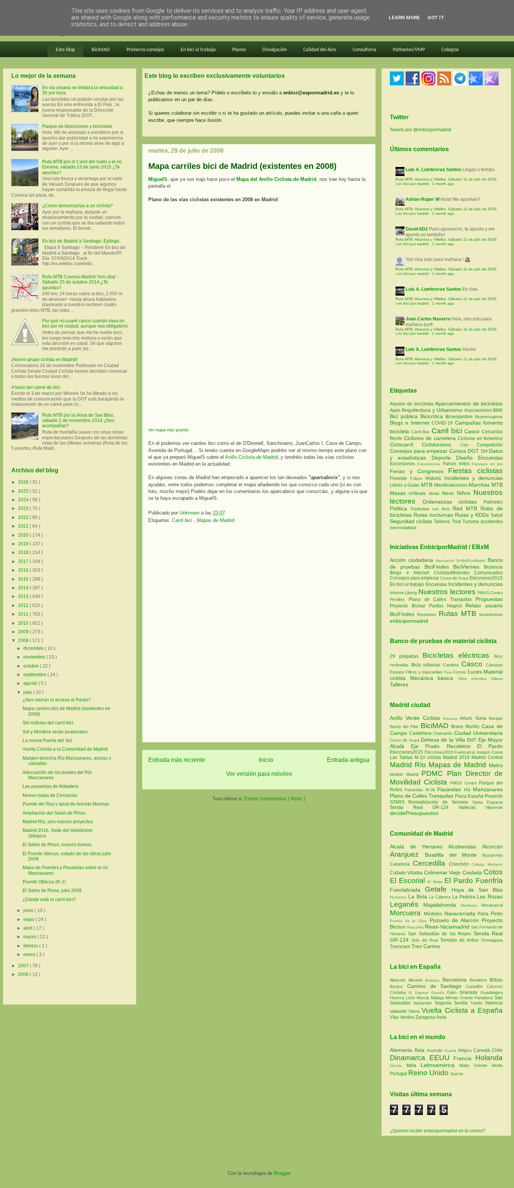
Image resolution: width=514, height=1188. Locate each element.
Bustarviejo (492, 855)
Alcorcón (492, 847)
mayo (29, 919)
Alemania (402, 1050)
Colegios (450, 50)
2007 (24, 965)
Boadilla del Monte (453, 855)
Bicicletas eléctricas (456, 655)
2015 (24, 579)
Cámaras (494, 665)
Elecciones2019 (439, 752)
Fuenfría (489, 881)
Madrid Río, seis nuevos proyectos (58, 821)
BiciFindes (436, 567)
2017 (24, 561)
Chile (497, 1050)
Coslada (473, 872)
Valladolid (399, 1011)
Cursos (458, 451)
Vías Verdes (402, 1017)
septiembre (35, 674)
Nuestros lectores (446, 592)
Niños (465, 493)
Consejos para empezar (419, 451)
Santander (424, 1003)
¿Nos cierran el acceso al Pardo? (57, 699)
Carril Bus (421, 431)
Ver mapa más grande (168, 430)
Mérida (453, 997)
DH (485, 451)
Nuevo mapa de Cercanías (50, 795)
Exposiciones (430, 464)
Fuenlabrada (407, 890)
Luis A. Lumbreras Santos (433, 169)
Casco (473, 431)
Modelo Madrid (405, 774)
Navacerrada (461, 913)
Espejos (397, 672)
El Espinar (420, 993)
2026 (24, 482)
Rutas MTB (457, 614)
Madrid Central (487, 757)
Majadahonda (442, 905)
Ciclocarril (406, 445)
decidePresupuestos (414, 813)
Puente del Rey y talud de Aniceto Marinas (66, 804)
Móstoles (434, 913)
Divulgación (274, 50)
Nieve (449, 493)
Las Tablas (402, 757)
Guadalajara (492, 992)
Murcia (424, 997)
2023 (24, 508)
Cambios (451, 665)
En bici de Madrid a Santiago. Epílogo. (81, 241)
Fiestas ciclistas (475, 471)
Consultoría (364, 50)
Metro (496, 765)
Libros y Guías (405, 485)
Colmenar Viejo (443, 872)
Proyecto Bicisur (408, 605)
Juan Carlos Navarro (428, 319)
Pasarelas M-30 (421, 789)
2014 (24, 587)
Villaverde (494, 807)
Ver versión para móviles (259, 774)
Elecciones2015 (486, 578)
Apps (395, 410)
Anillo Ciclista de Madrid (251, 457)
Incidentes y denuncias (473, 478)
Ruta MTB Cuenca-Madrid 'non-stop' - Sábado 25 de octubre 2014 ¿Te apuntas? (80, 282)
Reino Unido (429, 1073)
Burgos (398, 986)
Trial (457, 521)
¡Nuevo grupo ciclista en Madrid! (44, 359)
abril (28, 928)
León (411, 997)
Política (400, 508)
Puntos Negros (445, 605)
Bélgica (465, 1050)
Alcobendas (465, 847)
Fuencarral (465, 752)
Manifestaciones (451, 485)
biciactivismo (491, 614)
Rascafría (416, 927)
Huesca (398, 997)
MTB (427, 485)
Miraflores (471, 905)
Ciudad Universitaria (478, 733)
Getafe (438, 889)
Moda (435, 493)
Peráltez (397, 599)
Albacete (399, 980)
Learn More (404, 17)
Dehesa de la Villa (444, 740)
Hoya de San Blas (477, 890)
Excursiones (403, 463)
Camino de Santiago (436, 986)
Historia (434, 478)
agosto (30, 683)
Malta (466, 1065)
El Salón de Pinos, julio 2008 (52, 890)
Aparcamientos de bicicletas (469, 404)
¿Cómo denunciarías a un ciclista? (77, 205)
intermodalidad (403, 527)
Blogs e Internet (411, 423)
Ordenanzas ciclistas (453, 502)
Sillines (497, 679)
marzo (30, 936)
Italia (413, 1065)
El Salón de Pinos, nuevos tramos (57, 844)
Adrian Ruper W (422, 199)
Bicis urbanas (426, 665)
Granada (470, 992)
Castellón (476, 986)
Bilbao (496, 980)
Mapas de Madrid (215, 520)
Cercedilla (431, 863)
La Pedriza (464, 897)
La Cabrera (440, 897)
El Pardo (490, 746)
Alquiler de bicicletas (412, 404)
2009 (24, 631)
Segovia (444, 1003)
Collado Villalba (407, 872)
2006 (24, 974)
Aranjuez (407, 854)
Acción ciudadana (411, 560)
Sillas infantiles (472, 679)
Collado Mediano (487, 864)
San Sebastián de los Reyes (440, 933)
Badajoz (433, 980)
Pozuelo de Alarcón (456, 920)
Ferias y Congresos (419, 471)
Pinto (497, 913)
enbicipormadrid (409, 621)
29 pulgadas (404, 656)
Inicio (266, 760)
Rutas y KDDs (473, 515)
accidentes (492, 521)
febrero (31, 945)
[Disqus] (259, 635)
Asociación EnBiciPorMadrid (460, 560)
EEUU (441, 1058)
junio (29, 910)
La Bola (418, 897)
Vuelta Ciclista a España (462, 1010)
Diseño (467, 458)
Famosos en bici (487, 464)
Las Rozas (490, 897)
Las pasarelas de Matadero (51, 786)
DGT (474, 451)
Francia (464, 1058)
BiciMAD (100, 50)
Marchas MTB (486, 485)
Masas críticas (409, 493)
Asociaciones (478, 410)
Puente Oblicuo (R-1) (44, 882)
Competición (490, 445)
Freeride (400, 478)
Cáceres (495, 986)
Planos (239, 50)
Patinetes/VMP (409, 50)
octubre (31, 666)
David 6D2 (417, 229)
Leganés (406, 904)
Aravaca (451, 718)
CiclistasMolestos (452, 572)
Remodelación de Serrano (440, 802)
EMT (472, 740)
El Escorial (408, 881)
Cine (468, 445)
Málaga (438, 997)
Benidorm (480, 980)
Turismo (471, 521)
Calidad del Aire (319, 50)
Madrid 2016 (457, 757)
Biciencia (493, 567)
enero (29, 954)
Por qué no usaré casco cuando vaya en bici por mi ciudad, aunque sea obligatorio (85, 323)
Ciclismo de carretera (431, 438)
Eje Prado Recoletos (444, 746)
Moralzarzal (492, 905)
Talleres (443, 521)
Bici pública (405, 416)
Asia (420, 1050)
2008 (24, 640)
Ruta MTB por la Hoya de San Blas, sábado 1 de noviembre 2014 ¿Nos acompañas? (78, 421)
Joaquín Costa (489, 752)
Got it (435, 17)
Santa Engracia (487, 802)
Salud (497, 515)
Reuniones (426, 614)
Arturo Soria (474, 718)
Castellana (421, 733)
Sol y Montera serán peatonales (55, 731)
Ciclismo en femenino (480, 438)
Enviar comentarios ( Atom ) (274, 798)
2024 (24, 499)
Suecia (456, 1073)
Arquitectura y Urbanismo (432, 410)
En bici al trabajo (198, 50)
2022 (24, 517)
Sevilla (462, 1003)
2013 (24, 596)
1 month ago (443, 184)
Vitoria (414, 1011)
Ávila (441, 1017)
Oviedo (467, 997)
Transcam (400, 946)
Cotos (493, 872)
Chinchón (460, 864)
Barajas (496, 718)
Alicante (416, 980)
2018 (24, 552)
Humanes (399, 897)
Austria (451, 1050)
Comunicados (488, 572)
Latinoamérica (440, 1065)
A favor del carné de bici (35, 387)
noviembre (34, 657)
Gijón (453, 992)
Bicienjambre (460, 416)
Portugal (399, 1073)
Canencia (401, 864)
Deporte (444, 458)
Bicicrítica (433, 416)
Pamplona (484, 997)
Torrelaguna (492, 940)
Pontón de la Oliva (410, 921)
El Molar (435, 882)
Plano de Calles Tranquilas (440, 599)
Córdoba (399, 992)
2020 (24, 535)
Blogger (282, 1173)
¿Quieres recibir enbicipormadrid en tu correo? (437, 1130)
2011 (24, 614)
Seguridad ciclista (412, 521)
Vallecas (471, 807)
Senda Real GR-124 (424, 807)
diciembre (34, 648)
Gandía (439, 993)
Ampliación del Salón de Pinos (54, 813)
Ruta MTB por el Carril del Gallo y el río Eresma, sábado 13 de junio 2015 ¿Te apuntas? (82, 167)
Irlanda (398, 1066)
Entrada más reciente (176, 760)
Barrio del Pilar (405, 726)
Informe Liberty (403, 592)
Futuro (417, 478)
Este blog (65, 50)
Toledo (477, 1003)
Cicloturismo (441, 445)
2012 (24, 605)
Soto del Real (425, 940)
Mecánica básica (431, 678)
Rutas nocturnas (434, 515)
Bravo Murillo (466, 726)
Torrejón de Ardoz (460, 940)
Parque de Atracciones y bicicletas (77, 126)
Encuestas (490, 458)
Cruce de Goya (454, 578)
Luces (475, 672)
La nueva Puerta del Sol (47, 740)
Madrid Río (409, 765)
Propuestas (489, 599)
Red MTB (467, 508)
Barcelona (456, 980)
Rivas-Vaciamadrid (448, 927)
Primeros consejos (145, 50)
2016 (24, 570)
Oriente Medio (488, 1065)
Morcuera (407, 913)
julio (28, 692)
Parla (484, 913)
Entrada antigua (348, 760)
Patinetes (493, 502)
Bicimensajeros (489, 416)
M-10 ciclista (429, 757)
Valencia (494, 1003)
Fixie (448, 672)
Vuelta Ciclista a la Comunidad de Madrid (65, 749)
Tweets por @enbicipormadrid (420, 129)
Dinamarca (409, 1058)
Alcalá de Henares (419, 847)
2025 (24, 491)
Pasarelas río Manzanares (470, 789)
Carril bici (183, 520)
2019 (24, 543)
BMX (498, 410)
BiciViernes (466, 567)
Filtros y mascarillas (424, 672)
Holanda (489, 1058)
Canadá (482, 1050)
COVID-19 (443, 423)
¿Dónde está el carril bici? (49, 899)
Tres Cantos (425, 946)
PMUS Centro (490, 592)
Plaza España (470, 796)
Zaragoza (425, 1017)
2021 (24, 526)
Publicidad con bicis (432, 509)
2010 (24, 623)
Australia (435, 1050)
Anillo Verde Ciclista (416, 718)
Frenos (459, 672)
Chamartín (443, 733)
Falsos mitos (457, 463)
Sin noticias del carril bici (48, 722)
